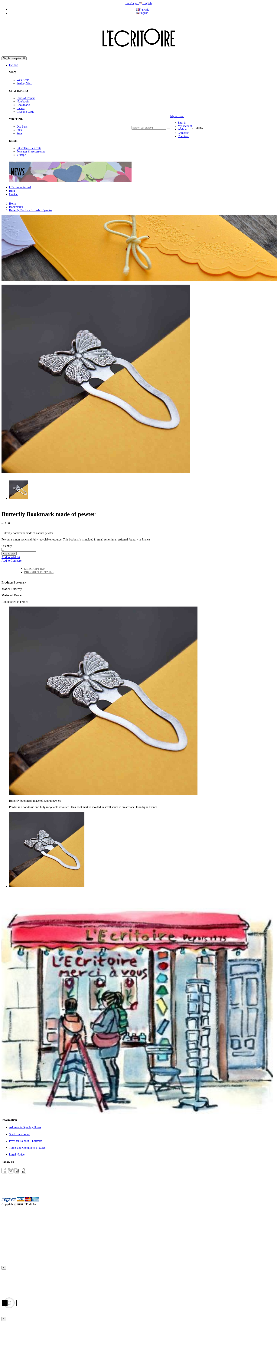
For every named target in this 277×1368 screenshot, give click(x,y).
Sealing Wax (24, 83)
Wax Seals (23, 80)
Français (144, 9)
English (143, 13)
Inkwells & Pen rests (29, 148)
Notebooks (23, 101)
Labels (20, 108)
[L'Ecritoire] (138, 54)
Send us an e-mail (19, 1134)
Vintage (21, 154)
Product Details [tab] (39, 572)
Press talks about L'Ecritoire (25, 1140)
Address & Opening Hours (25, 1127)
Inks (19, 130)
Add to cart (9, 553)
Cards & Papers (26, 98)
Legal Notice (16, 1154)
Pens (19, 133)
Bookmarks (23, 104)
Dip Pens (22, 126)
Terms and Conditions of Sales (27, 1147)
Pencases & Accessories (31, 151)
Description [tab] (34, 568)
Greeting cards (25, 111)
